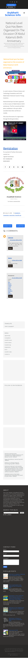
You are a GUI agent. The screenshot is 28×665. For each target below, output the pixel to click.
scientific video (8, 351)
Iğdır (9, 292)
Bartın (9, 283)
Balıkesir (10, 291)
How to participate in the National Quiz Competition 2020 (15, 586)
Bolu (9, 288)
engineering (7, 347)
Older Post (20, 226)
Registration (10, 148)
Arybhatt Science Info (13, 14)
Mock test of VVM (13, 630)
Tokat (9, 286)
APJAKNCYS (17, 213)
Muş (9, 282)
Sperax (10, 258)
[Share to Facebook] (5, 167)
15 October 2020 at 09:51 (16, 240)
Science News (8, 342)
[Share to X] (9, 167)
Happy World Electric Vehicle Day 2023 (14, 459)
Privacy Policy (11, 4)
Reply (10, 248)
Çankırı (10, 285)
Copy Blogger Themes (17, 649)
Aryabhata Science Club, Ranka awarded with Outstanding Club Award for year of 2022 (14, 475)
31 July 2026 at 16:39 (17, 278)
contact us (7, 354)
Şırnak (9, 289)
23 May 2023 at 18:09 (17, 260)
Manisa (10, 293)
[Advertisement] (14, 370)
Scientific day (18, 215)
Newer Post (7, 226)
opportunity (12, 215)
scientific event (8, 340)
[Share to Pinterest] (14, 167)
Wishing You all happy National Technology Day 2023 (12, 463)
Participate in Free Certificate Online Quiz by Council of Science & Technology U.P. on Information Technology (16, 597)
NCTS (6, 349)
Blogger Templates (10, 651)
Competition (6, 215)
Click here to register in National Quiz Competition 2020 (17, 575)
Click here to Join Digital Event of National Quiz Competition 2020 (16, 609)
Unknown (10, 237)
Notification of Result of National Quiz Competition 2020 (15, 619)
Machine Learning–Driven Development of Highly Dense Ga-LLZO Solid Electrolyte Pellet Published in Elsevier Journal (14, 455)
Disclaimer (10, 7)
